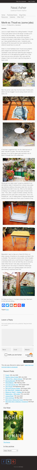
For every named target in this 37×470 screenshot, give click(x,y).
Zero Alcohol (9, 386)
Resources (4, 17)
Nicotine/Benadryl (10, 381)
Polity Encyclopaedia (21, 1)
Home (3, 15)
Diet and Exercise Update (12, 388)
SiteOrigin (21, 466)
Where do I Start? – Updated (13, 392)
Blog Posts (22, 15)
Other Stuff (20, 17)
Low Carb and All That (11, 384)
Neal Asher (18, 25)
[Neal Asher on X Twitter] (8, 461)
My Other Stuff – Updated (12, 390)
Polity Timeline (31, 1)
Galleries (12, 17)
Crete (7, 309)
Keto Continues (9, 398)
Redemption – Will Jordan (12, 394)
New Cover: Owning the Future (14, 400)
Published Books (12, 15)
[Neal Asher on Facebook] (4, 461)
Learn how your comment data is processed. (17, 366)
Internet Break (9, 396)
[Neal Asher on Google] (13, 461)
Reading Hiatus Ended (11, 377)
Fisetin (7, 375)
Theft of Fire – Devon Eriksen (13, 379)
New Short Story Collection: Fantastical (16, 402)
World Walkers (9, 383)
